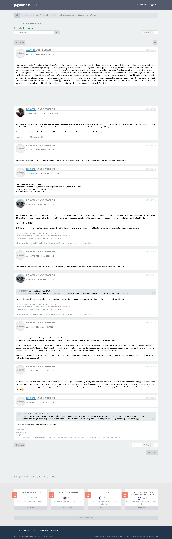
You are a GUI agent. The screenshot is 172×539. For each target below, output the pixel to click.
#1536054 (151, 251)
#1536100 (151, 398)
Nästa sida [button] (152, 452)
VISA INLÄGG (31, 508)
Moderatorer (28, 28)
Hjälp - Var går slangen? (69, 493)
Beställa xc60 (105, 493)
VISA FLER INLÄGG (86, 518)
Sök (35, 5)
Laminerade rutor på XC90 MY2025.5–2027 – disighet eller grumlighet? (142, 494)
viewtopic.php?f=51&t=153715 (48, 233)
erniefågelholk (33, 173)
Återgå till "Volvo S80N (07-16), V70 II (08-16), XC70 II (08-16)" (37, 476)
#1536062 (151, 275)
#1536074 (151, 322)
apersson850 (33, 113)
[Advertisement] (88, 464)
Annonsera (18, 530)
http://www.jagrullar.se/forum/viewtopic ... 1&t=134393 (52, 236)
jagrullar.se (22, 5)
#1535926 (151, 50)
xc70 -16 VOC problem (27, 23)
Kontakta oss (56, 530)
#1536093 (151, 366)
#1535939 (151, 145)
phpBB (51, 536)
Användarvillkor (44, 530)
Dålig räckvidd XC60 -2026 (32, 493)
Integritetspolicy (30, 530)
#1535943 (151, 169)
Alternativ (137, 445)
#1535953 (151, 200)
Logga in (153, 5)
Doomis (31, 327)
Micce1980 (32, 204)
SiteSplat (38, 536)
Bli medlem (141, 5)
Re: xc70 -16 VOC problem (40, 109)
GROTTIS (31, 54)
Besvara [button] (20, 42)
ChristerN (32, 402)
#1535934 (151, 109)
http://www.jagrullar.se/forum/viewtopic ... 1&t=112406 (44, 238)
